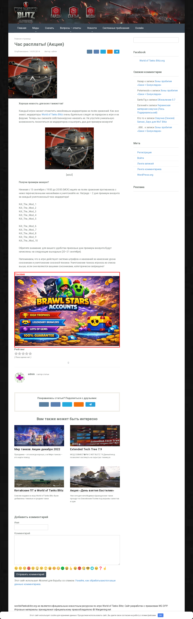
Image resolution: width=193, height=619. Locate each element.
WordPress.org (145, 174)
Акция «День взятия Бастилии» (92, 490)
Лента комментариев (149, 169)
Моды (35, 28)
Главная (21, 28)
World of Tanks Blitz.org (152, 60)
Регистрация (144, 152)
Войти (140, 158)
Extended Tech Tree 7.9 (86, 449)
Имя (16, 522)
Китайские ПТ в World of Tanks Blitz (38, 490)
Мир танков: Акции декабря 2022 (37, 449)
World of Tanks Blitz (52, 114)
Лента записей (145, 163)
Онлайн (139, 28)
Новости (92, 28)
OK (160, 615)
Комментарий (22, 533)
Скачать (49, 28)
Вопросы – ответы (70, 28)
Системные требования (116, 28)
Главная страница (22, 39)
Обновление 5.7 (166, 99)
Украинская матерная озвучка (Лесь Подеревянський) (153, 109)
